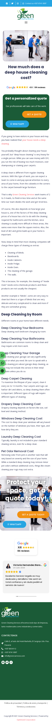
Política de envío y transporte (34, 703)
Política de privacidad (12, 703)
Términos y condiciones (26, 707)
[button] (26, 22)
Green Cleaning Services (23, 194)
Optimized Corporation (26, 720)
